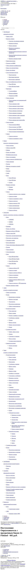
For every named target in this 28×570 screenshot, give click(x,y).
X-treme (10, 182)
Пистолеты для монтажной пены (13, 235)
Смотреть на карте (5, 4)
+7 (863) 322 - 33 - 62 (5, 10)
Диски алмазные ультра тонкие (16, 106)
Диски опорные (10, 495)
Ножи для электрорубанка (12, 68)
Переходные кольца (10, 61)
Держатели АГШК (13, 95)
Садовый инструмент (11, 329)
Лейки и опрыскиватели (14, 306)
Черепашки (8, 88)
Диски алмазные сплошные (15, 113)
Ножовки (8, 226)
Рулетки (8, 164)
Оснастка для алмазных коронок (16, 41)
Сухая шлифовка (13, 91)
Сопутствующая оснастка (12, 72)
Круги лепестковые (10, 477)
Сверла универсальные (14, 208)
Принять (3, 568)
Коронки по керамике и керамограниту (14, 48)
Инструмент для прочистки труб (16, 398)
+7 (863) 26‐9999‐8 (14, 523)
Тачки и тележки (13, 392)
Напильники (12, 361)
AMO (7, 511)
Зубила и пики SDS (10, 147)
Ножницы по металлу (14, 380)
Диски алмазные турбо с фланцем (17, 115)
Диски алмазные (10, 98)
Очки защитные (12, 311)
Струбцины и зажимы (14, 318)
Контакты (5, 23)
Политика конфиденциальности (10, 551)
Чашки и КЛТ (9, 36)
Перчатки (8, 466)
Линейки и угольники (14, 373)
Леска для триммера (10, 157)
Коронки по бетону (13, 43)
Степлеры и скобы (10, 240)
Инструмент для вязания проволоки (17, 408)
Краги (7, 468)
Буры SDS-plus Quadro (14, 86)
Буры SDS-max (12, 177)
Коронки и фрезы (10, 38)
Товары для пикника (11, 292)
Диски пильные (10, 122)
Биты (7, 217)
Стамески (11, 387)
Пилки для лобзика (10, 70)
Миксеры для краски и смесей (13, 166)
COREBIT (11, 219)
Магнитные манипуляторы (15, 403)
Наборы (8, 150)
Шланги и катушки (13, 299)
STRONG (11, 224)
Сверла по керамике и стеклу (15, 138)
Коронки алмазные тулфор (12, 285)
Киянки (13, 433)
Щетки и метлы (12, 322)
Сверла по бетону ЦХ (14, 268)
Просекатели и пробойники (15, 405)
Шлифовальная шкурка (11, 154)
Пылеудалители (12, 74)
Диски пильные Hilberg (14, 124)
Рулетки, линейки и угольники (16, 315)
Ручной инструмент (10, 308)
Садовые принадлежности (15, 341)
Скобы (7, 173)
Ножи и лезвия (12, 313)
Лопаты (11, 334)
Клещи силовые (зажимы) (18, 429)
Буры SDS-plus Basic (13, 256)
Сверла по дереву (13, 196)
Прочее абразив (9, 482)
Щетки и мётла (12, 366)
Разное (10, 327)
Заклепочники (12, 401)
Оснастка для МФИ (10, 63)
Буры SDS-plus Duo (13, 261)
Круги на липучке (10, 475)
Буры (7, 175)
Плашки (11, 187)
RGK (7, 506)
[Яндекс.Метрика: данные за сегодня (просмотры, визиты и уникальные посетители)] (11, 560)
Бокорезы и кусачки (16, 415)
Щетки (10, 348)
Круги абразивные (10, 242)
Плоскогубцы (15, 419)
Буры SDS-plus (12, 84)
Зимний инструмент (11, 343)
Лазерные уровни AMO (14, 513)
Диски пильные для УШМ (15, 127)
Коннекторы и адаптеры (14, 297)
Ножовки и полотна (13, 378)
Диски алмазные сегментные (15, 110)
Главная (5, 19)
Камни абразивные (10, 497)
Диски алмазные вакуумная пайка (17, 120)
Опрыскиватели (12, 459)
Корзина (5, 24)
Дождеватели (12, 301)
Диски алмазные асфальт (14, 117)
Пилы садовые (12, 338)
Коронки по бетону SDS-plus (13, 231)
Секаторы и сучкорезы (14, 336)
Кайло (13, 443)
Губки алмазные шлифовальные (13, 65)
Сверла (8, 134)
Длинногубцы (15, 417)
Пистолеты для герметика (12, 238)
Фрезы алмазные (13, 45)
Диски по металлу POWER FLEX (14, 159)
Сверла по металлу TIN (14, 203)
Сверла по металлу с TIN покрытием (17, 283)
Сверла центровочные (14, 205)
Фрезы (7, 168)
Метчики (11, 189)
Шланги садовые (13, 454)
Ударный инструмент (14, 431)
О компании (6, 20)
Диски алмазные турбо (14, 103)
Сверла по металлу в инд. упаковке (17, 194)
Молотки (14, 438)
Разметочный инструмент (15, 394)
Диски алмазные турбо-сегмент (16, 108)
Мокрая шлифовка (13, 93)
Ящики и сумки (12, 371)
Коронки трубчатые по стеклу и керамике (16, 487)
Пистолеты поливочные (14, 304)
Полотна (8, 171)
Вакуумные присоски (14, 77)
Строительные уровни (14, 509)
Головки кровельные (11, 499)
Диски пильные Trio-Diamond (16, 129)
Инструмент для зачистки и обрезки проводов (18, 426)
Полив (7, 294)
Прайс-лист (6, 22)
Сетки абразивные (10, 252)
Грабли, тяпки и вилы (14, 331)
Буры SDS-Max (12, 263)
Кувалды (14, 436)
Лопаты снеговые (13, 345)
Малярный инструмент (14, 396)
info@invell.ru (4, 13)
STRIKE (11, 221)
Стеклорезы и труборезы (14, 375)
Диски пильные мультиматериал (16, 131)
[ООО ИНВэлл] (9, 1)
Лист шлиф (8, 480)
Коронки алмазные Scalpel (15, 58)
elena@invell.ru (7, 524)
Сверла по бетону (13, 210)
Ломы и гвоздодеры (13, 382)
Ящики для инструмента (14, 324)
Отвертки (11, 368)
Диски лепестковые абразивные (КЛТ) (15, 245)
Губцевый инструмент (14, 412)
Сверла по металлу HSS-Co (15, 272)
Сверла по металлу (13, 136)
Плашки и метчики (10, 184)
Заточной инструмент (14, 389)
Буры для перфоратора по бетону (14, 81)
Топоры (11, 320)
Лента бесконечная (10, 492)
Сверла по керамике (13, 275)
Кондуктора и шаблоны (14, 79)
